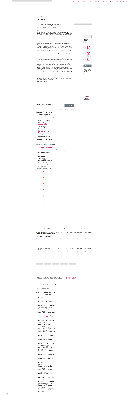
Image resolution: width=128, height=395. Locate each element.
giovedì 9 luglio (43, 132)
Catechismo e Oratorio (93, 1)
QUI (87, 98)
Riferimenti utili (122, 1)
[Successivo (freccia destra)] (3, 394)
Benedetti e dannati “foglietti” (88, 48)
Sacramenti (84, 1)
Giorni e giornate (88, 43)
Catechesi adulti (104, 1)
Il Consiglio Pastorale (114, 1)
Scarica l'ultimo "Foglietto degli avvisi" (87, 70)
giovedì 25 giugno (44, 124)
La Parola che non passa (88, 54)
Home (73, 1)
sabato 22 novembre (45, 316)
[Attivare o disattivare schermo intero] (3, 393)
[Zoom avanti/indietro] (1, 393)
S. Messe (78, 1)
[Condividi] (5, 393)
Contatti (109, 3)
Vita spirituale (88, 60)
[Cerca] (91, 36)
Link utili (60, 109)
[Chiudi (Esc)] (7, 393)
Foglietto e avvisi (101, 3)
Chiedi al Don (87, 96)
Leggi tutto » (88, 46)
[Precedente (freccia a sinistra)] (1, 394)
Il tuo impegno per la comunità (119, 3)
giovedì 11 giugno (45, 147)
